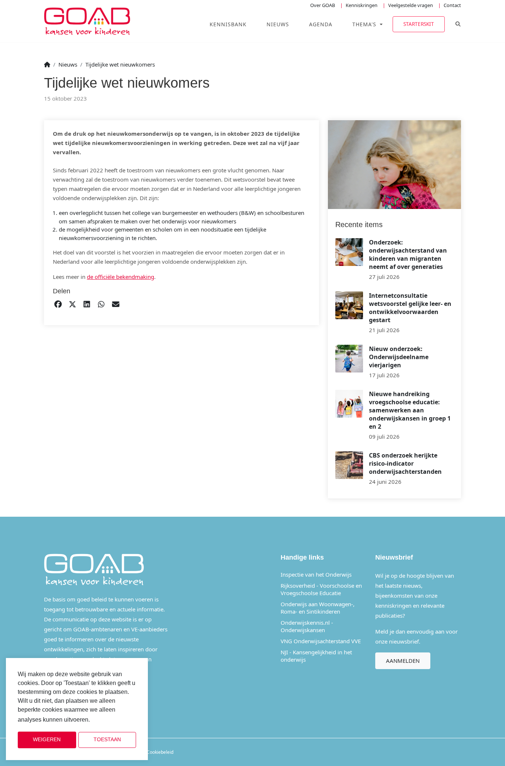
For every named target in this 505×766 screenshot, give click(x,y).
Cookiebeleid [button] (110, 720)
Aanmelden (403, 660)
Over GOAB (322, 5)
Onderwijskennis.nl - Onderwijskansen (307, 626)
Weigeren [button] (47, 739)
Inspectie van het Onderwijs (316, 574)
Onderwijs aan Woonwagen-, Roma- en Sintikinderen (318, 607)
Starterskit (418, 23)
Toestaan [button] (107, 739)
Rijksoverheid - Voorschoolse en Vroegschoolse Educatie (321, 589)
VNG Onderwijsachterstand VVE (321, 641)
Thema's (365, 24)
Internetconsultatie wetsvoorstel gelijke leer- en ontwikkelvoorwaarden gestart (410, 307)
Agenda (320, 24)
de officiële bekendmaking (120, 276)
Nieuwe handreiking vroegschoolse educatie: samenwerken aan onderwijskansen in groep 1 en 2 (410, 410)
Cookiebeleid (160, 752)
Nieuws (278, 24)
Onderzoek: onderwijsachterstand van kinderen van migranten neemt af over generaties (408, 254)
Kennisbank (228, 24)
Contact (452, 5)
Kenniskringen (361, 5)
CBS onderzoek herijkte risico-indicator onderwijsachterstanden (405, 463)
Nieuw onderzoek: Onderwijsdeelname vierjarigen (398, 357)
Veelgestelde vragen (410, 5)
